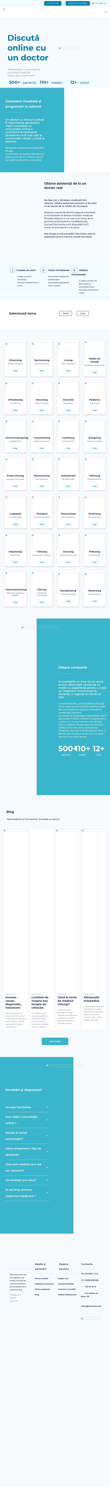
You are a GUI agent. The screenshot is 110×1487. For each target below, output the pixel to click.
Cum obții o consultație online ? (21, 1120)
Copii (82, 313)
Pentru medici (41, 1278)
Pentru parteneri (42, 1289)
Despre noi (63, 1278)
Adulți (66, 313)
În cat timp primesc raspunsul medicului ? (20, 1193)
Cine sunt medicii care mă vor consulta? (23, 1167)
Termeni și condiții (67, 1289)
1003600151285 (90, 1280)
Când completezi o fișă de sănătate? (23, 1151)
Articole (10, 832)
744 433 (53, 3)
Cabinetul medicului (44, 1284)
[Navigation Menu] (106, 12)
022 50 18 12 (90, 1287)
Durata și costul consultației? (16, 1135)
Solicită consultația (77, 3)
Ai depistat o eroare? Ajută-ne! (15, 1298)
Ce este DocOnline (18, 1107)
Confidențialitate (66, 1284)
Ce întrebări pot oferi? (20, 1180)
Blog (37, 1295)
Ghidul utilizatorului (67, 1295)
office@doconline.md (91, 1306)
